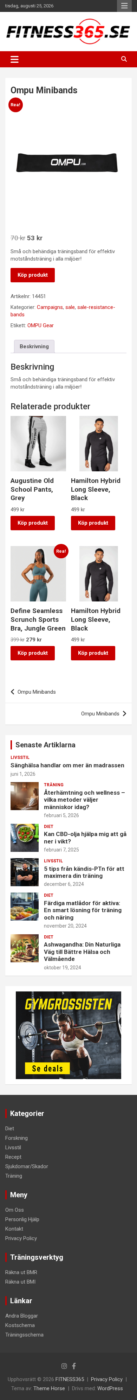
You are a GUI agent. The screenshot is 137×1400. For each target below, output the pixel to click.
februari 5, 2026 (61, 815)
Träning (54, 784)
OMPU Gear (40, 325)
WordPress (110, 1388)
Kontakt (14, 1229)
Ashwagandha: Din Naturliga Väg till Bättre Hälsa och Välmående (82, 951)
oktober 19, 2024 (62, 967)
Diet (48, 826)
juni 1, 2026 (23, 774)
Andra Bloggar (21, 1316)
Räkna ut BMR (21, 1272)
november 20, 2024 (65, 926)
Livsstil (20, 757)
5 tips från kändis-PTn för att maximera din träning (84, 872)
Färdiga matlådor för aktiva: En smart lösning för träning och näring (83, 910)
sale (70, 307)
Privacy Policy (21, 1238)
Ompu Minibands (37, 692)
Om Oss (14, 1210)
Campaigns (50, 307)
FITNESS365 (70, 1379)
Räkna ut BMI (20, 1282)
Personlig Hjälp (22, 1219)
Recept (13, 1157)
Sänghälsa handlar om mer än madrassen (67, 765)
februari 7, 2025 (61, 850)
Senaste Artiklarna (45, 745)
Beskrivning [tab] (34, 346)
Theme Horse (49, 1388)
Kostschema (20, 1325)
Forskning (16, 1138)
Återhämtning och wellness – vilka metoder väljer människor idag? (84, 799)
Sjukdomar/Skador (26, 1166)
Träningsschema (24, 1335)
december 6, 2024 (64, 884)
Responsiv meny (124, 6)
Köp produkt (33, 275)
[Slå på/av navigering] (14, 59)
